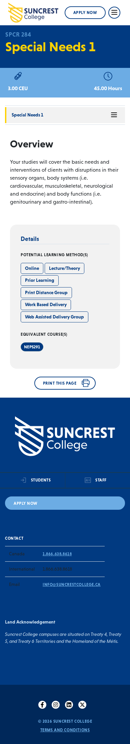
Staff (101, 480)
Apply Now (85, 12)
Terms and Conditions (65, 730)
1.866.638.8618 (57, 554)
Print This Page (60, 383)
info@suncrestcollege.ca (72, 584)
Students (41, 480)
